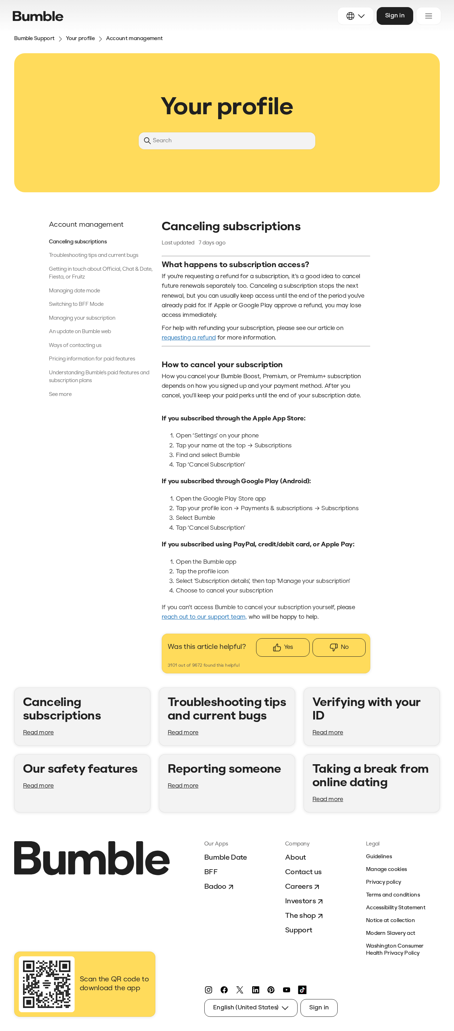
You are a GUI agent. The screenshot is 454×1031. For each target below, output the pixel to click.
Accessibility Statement (396, 908)
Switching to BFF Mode (76, 304)
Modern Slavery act (390, 933)
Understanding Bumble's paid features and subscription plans (99, 377)
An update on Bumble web (80, 332)
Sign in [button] (395, 16)
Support (298, 930)
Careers (298, 887)
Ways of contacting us (75, 345)
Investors (300, 901)
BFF (211, 872)
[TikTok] (302, 990)
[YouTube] (286, 990)
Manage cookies (386, 869)
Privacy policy (383, 882)
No (345, 647)
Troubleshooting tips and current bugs (93, 255)
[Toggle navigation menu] (428, 16)
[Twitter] (240, 990)
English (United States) (245, 1008)
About (295, 857)
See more (60, 394)
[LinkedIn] (255, 990)
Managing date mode (74, 291)
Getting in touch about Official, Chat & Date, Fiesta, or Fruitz (101, 273)
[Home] (38, 16)
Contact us (303, 872)
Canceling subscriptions (78, 242)
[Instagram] (208, 990)
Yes (288, 647)
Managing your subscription (82, 318)
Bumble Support (34, 39)
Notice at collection (390, 921)
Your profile (80, 39)
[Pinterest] (271, 990)
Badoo (215, 887)
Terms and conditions (393, 895)
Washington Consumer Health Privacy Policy (395, 950)
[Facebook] (224, 990)
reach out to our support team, (204, 617)
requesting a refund (189, 338)
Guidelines (379, 857)
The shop (300, 916)
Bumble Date (225, 857)
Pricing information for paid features (92, 359)
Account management (134, 39)
